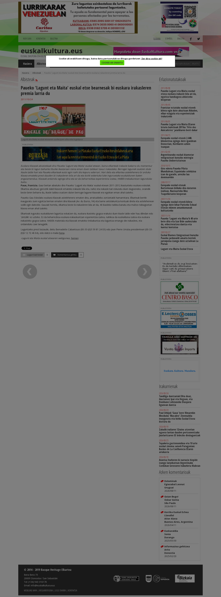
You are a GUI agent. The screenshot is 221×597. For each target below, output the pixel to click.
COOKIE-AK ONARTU (112, 62)
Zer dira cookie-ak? (151, 58)
